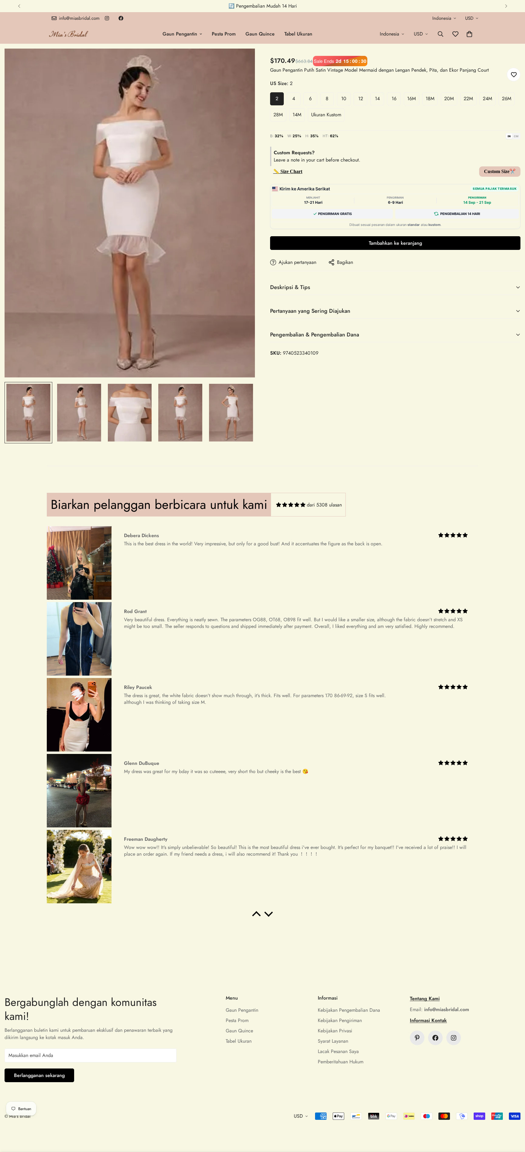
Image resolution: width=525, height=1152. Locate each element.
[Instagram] (107, 18)
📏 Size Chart (287, 171)
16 (394, 98)
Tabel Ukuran (298, 33)
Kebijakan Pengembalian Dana (349, 1010)
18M (430, 98)
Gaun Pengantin (180, 33)
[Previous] (19, 6)
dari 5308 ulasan (324, 504)
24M (487, 98)
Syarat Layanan (333, 1041)
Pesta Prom (224, 33)
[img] (290, 504)
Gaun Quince (260, 33)
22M (468, 98)
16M (411, 98)
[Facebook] (120, 18)
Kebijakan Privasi (335, 1030)
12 (360, 98)
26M (506, 98)
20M (449, 98)
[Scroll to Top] (513, 1119)
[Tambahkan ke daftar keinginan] (513, 74)
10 (343, 98)
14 (377, 98)
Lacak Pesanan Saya (338, 1051)
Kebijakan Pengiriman (340, 1020)
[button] (469, 34)
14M (297, 114)
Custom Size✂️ (500, 171)
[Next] (506, 6)
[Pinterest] (417, 1038)
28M (278, 114)
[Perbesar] (242, 61)
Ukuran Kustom (326, 114)
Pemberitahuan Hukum (340, 1061)
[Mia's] (69, 34)
